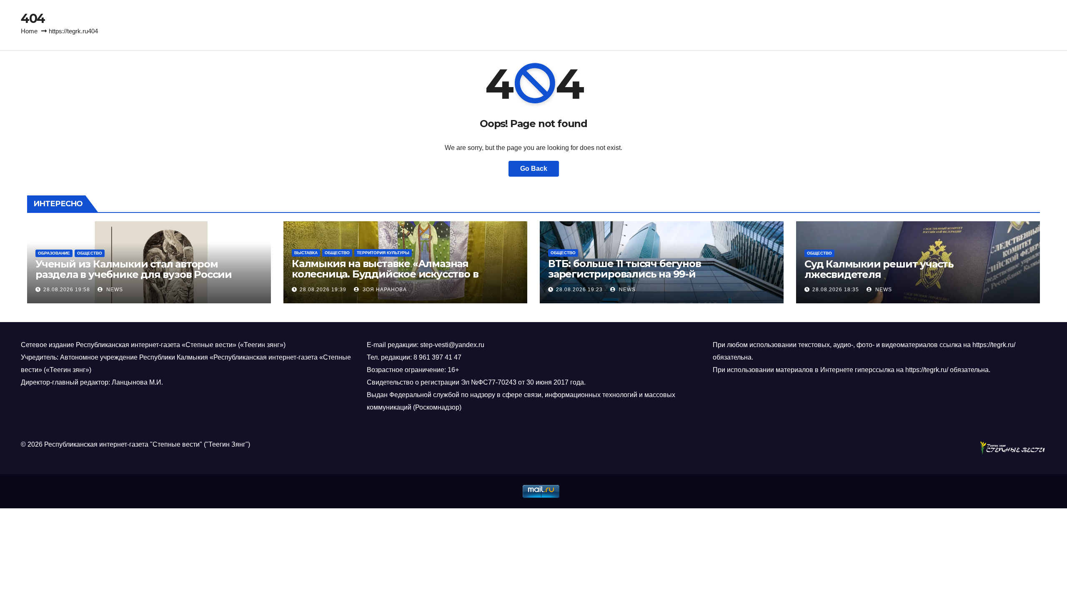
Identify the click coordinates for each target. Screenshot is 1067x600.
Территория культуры (383, 252)
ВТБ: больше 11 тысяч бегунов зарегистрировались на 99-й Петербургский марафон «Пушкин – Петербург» (640, 279)
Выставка (306, 252)
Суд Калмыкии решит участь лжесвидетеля (879, 269)
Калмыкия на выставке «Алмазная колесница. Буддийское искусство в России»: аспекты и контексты (385, 274)
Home (29, 31)
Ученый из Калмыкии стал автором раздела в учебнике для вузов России (133, 269)
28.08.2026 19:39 (323, 289)
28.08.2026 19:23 (579, 289)
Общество (89, 253)
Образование (54, 253)
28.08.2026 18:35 (835, 289)
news (114, 289)
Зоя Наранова (384, 289)
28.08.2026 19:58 (66, 289)
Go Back (533, 168)
